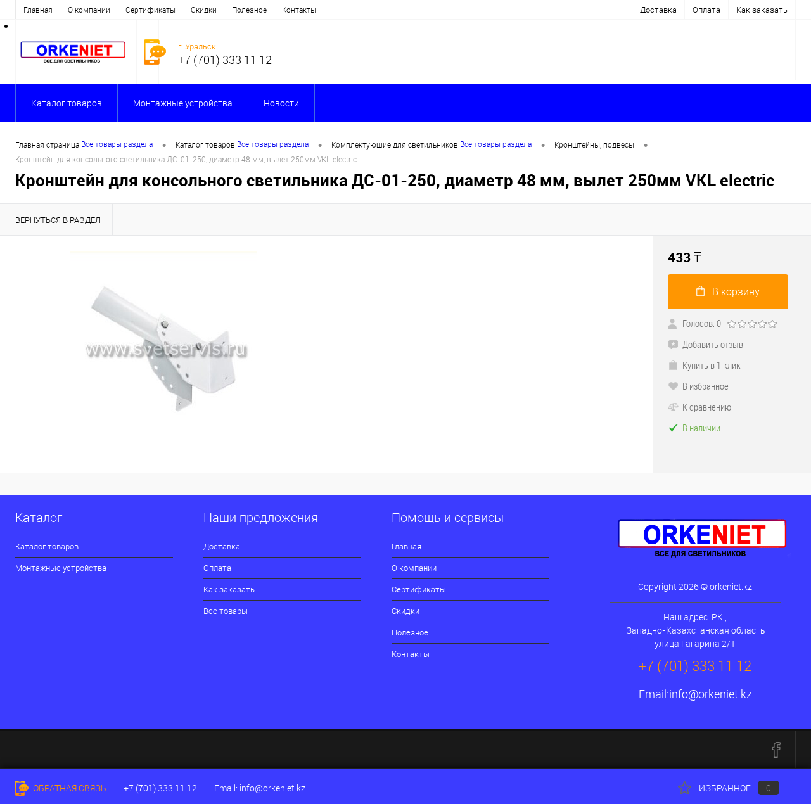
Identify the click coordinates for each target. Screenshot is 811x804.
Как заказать (762, 9)
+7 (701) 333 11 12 (160, 788)
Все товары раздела (117, 144)
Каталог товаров (66, 103)
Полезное (249, 9)
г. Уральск (197, 46)
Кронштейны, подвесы (594, 144)
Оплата (706, 9)
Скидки (204, 9)
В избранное (705, 386)
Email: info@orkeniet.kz (259, 788)
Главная (38, 9)
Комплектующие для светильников (394, 144)
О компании (89, 9)
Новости (281, 103)
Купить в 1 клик (711, 365)
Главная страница (47, 144)
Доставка (658, 9)
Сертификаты (150, 9)
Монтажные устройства (183, 103)
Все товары (225, 610)
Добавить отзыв (712, 344)
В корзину (736, 291)
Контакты (299, 9)
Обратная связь (68, 788)
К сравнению (706, 406)
